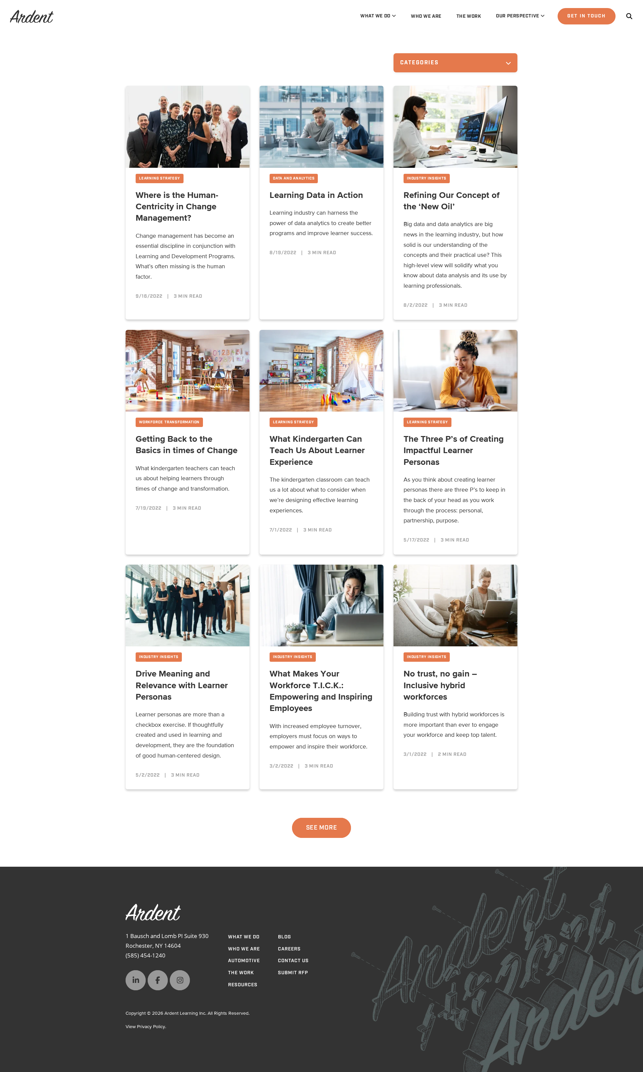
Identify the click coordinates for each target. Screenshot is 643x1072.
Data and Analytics (293, 178)
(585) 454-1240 (145, 955)
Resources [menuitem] (243, 985)
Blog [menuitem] (284, 937)
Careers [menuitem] (289, 949)
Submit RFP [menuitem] (293, 973)
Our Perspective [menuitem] (517, 16)
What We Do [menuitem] (375, 16)
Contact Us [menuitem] (293, 961)
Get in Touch (586, 16)
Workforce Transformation (169, 422)
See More (321, 828)
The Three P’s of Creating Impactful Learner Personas (454, 451)
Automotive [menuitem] (244, 961)
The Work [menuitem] (468, 16)
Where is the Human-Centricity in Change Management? (177, 207)
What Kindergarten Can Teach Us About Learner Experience (317, 451)
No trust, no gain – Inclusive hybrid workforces (440, 686)
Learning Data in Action (316, 195)
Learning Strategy (159, 178)
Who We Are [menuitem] (426, 16)
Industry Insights (426, 178)
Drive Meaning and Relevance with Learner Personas (182, 686)
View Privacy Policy (145, 1026)
